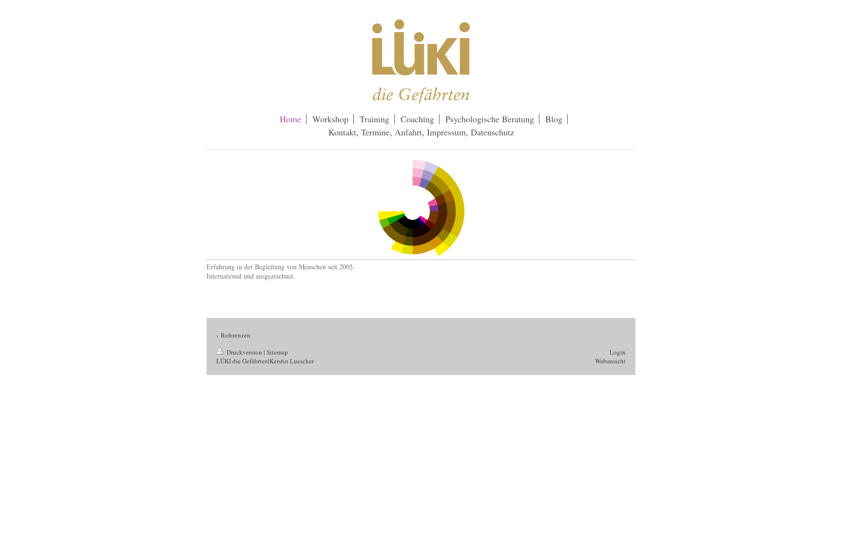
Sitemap (277, 352)
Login (618, 352)
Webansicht (610, 360)
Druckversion (244, 352)
